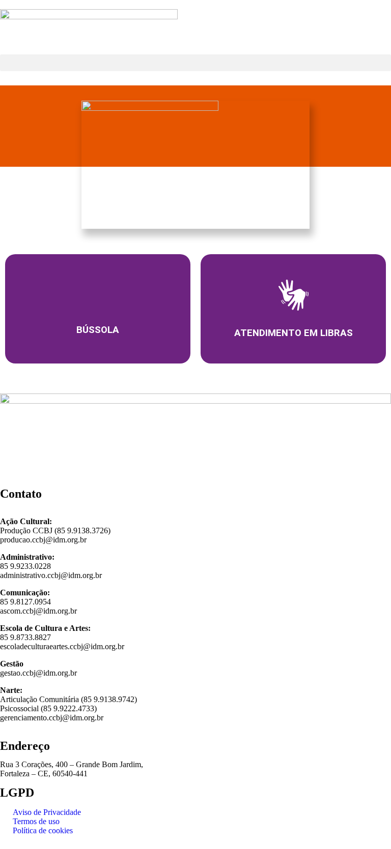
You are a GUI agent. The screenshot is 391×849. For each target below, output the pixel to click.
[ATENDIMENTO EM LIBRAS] (293, 295)
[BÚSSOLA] (97, 295)
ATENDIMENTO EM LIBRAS (293, 333)
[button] (195, 62)
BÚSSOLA (97, 330)
